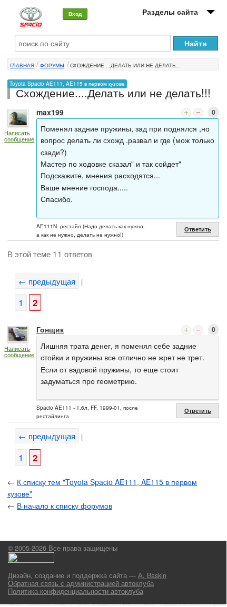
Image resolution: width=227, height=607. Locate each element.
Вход (75, 13)
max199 (50, 112)
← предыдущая (46, 281)
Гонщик (50, 329)
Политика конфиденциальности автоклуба (75, 591)
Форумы (52, 65)
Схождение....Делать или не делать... (125, 65)
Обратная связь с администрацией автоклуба (81, 583)
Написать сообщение (19, 136)
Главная (22, 65)
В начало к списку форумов (64, 505)
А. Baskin (152, 575)
